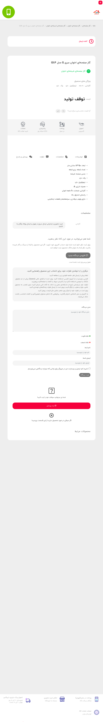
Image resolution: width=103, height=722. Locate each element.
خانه (94, 26)
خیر (58, 111)
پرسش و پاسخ (22, 157)
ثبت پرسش (51, 406)
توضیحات (79, 157)
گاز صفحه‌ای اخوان (74, 26)
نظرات (42, 157)
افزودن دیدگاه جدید (76, 255)
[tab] (81, 156)
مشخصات (60, 157)
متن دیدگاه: (85, 307)
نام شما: (87, 347)
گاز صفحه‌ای (86, 26)
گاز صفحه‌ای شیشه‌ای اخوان (55, 26)
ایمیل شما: (86, 358)
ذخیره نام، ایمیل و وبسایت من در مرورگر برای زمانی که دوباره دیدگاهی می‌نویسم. (58, 369)
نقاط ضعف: (84, 342)
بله (63, 111)
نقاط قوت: (85, 336)
